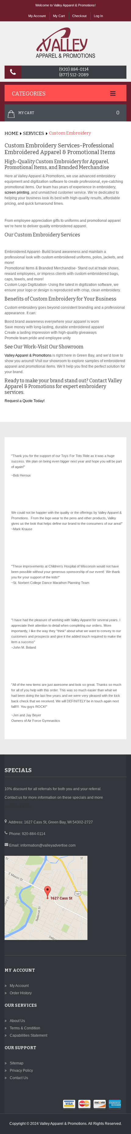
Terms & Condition (25, 1028)
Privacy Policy (21, 1070)
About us (17, 1021)
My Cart (59, 16)
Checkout (79, 16)
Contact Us (19, 1078)
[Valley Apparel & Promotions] (65, 42)
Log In (98, 16)
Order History (21, 993)
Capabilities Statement (28, 1035)
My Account (37, 16)
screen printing (17, 192)
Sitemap (16, 1063)
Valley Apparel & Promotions (28, 355)
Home (11, 133)
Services (33, 133)
